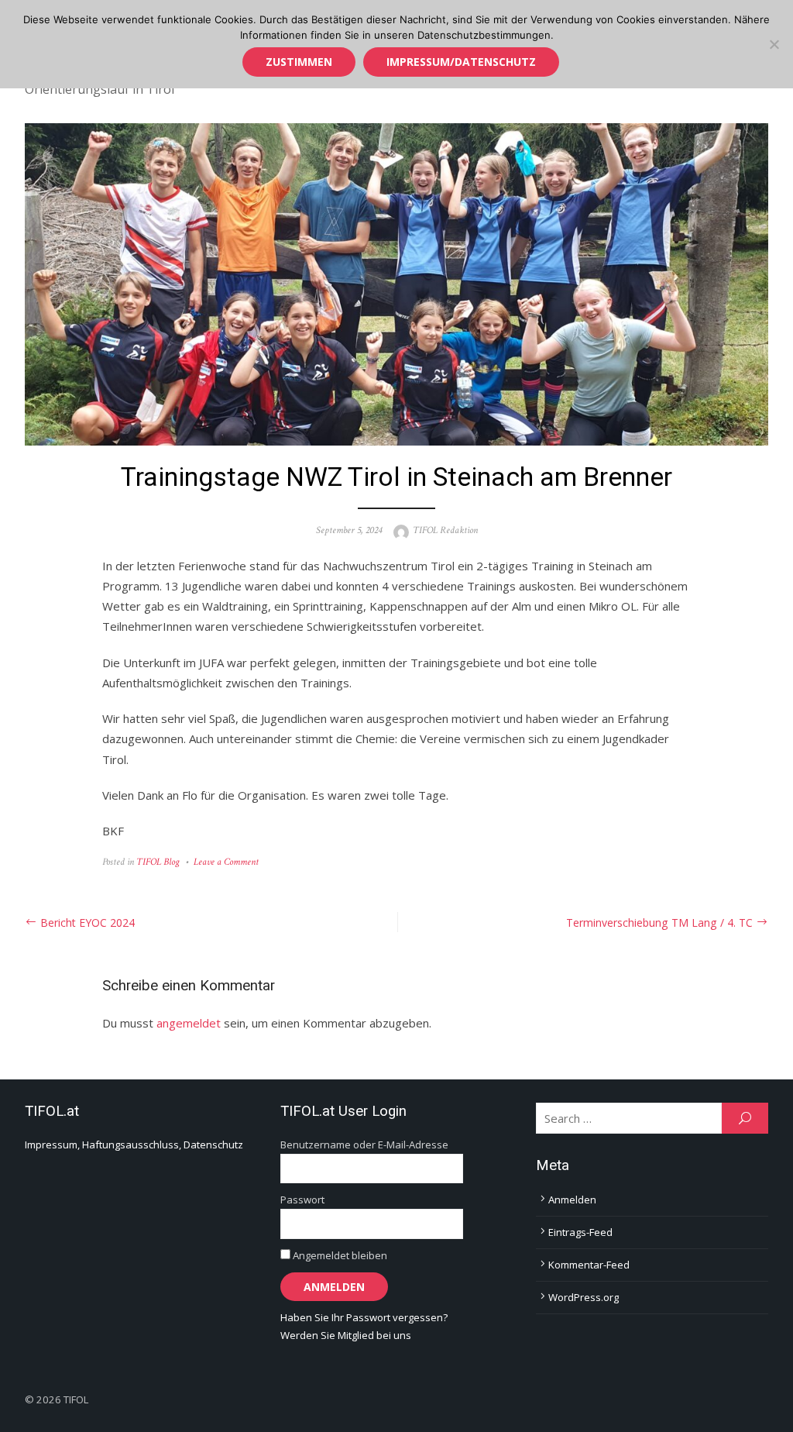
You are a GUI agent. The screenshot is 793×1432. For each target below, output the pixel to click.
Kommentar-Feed (589, 1265)
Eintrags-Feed (580, 1232)
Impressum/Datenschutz (461, 61)
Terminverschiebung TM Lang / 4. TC (659, 922)
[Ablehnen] (773, 44)
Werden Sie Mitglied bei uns (345, 1335)
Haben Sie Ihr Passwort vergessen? (364, 1317)
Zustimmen (299, 61)
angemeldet (188, 1023)
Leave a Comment (226, 862)
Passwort (302, 1200)
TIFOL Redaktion (445, 530)
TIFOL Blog (158, 862)
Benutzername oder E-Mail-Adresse (364, 1144)
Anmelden (572, 1200)
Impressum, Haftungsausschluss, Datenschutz (134, 1144)
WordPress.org (583, 1297)
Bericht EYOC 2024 (87, 922)
